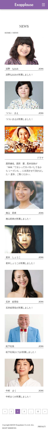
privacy (42, 426)
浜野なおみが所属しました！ (19, 74)
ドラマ (40, 158)
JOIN (41, 69)
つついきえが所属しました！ (19, 119)
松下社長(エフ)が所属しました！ (21, 352)
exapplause (24, 4)
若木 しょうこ (13, 257)
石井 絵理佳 (12, 302)
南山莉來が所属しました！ (18, 219)
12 (38, 411)
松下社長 (10, 346)
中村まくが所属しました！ (18, 396)
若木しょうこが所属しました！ (20, 263)
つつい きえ (12, 113)
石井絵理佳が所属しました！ (19, 308)
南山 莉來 (11, 213)
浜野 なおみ (12, 69)
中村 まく (11, 390)
